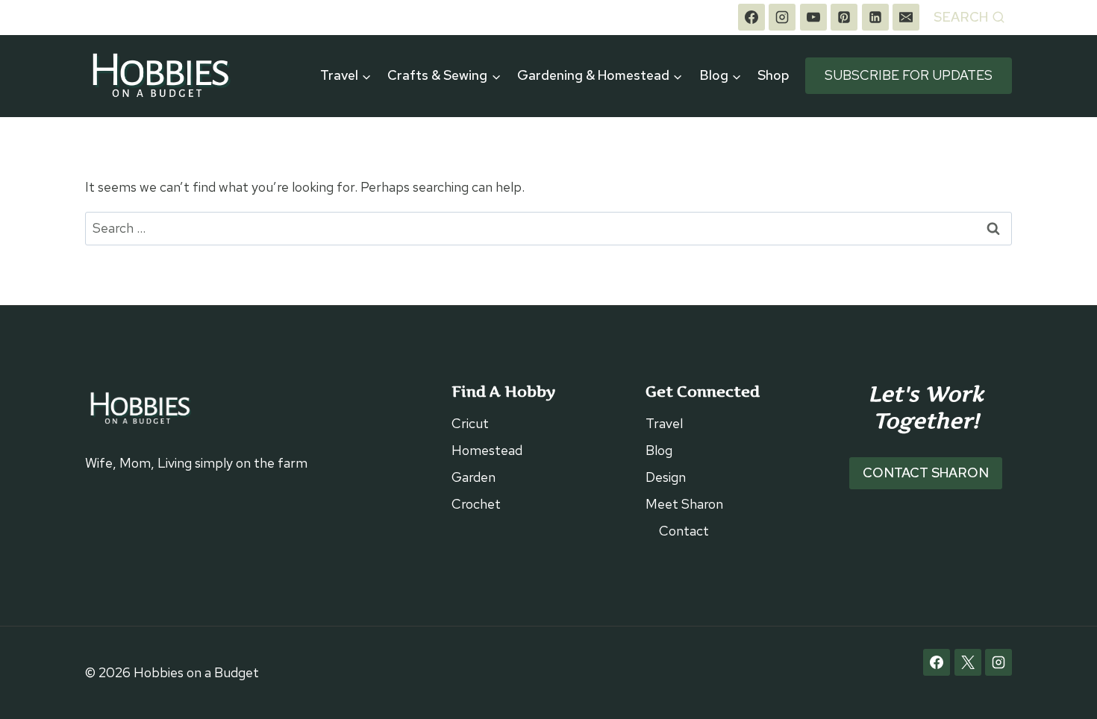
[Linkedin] (875, 17)
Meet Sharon (684, 503)
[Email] (906, 17)
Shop (773, 75)
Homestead (486, 450)
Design (666, 477)
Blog (659, 450)
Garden (473, 477)
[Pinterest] (844, 17)
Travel (664, 423)
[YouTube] (813, 17)
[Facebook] (751, 17)
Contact (684, 530)
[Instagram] (782, 17)
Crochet (476, 503)
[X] (967, 662)
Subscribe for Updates (909, 75)
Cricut (470, 423)
